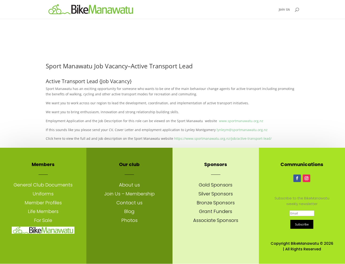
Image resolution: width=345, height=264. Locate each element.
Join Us (284, 10)
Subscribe (302, 224)
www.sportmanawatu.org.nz (241, 121)
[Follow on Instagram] (306, 178)
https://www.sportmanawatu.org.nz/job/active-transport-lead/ (223, 138)
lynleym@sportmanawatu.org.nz (242, 130)
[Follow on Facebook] (297, 178)
